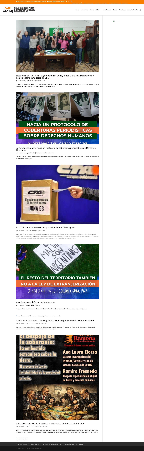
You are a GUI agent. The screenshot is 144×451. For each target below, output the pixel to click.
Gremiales (83, 10)
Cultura (98, 10)
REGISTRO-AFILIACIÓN (77, 3)
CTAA (43, 80)
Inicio (77, 10)
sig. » (26, 439)
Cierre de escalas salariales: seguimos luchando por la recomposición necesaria (55, 320)
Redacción (22, 80)
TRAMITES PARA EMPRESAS (101, 3)
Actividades (39, 426)
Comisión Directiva (133, 10)
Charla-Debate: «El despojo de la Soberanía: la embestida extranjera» (50, 423)
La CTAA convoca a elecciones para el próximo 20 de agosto (45, 227)
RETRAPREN (125, 3)
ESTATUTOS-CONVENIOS (115, 3)
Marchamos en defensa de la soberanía (35, 302)
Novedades (122, 10)
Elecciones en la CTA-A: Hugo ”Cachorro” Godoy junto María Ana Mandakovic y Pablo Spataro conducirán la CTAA (55, 76)
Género (92, 10)
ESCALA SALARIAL (88, 3)
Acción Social (107, 10)
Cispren (38, 80)
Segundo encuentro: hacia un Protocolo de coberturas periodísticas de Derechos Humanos (56, 149)
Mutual (115, 10)
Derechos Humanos (48, 153)
